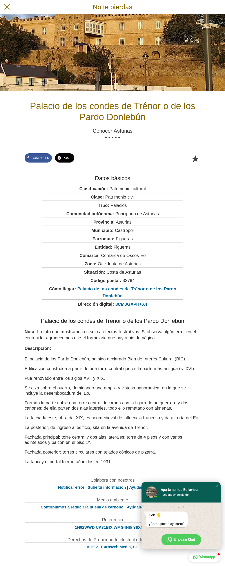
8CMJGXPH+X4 (131, 304)
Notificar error (71, 487)
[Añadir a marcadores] (195, 158)
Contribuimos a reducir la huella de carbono (82, 507)
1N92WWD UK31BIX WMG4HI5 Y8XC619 (112, 527)
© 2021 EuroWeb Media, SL (112, 547)
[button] (216, 486)
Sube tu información (107, 487)
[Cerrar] (7, 7)
